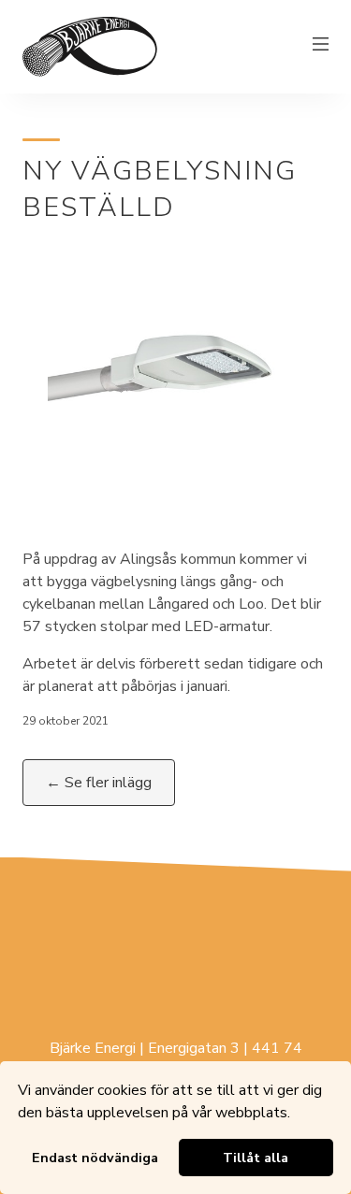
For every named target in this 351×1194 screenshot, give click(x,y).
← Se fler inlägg (99, 782)
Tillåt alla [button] (255, 1157)
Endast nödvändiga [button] (95, 1157)
